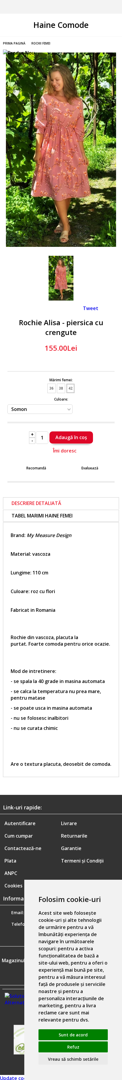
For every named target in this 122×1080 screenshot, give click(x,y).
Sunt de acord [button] (73, 1035)
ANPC (10, 873)
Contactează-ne (22, 848)
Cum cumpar (18, 836)
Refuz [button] (73, 1047)
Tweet (90, 308)
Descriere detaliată (36, 503)
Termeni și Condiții (82, 860)
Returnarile (74, 836)
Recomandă (36, 468)
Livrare (69, 823)
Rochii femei (40, 43)
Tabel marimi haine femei (42, 515)
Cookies (13, 885)
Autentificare (20, 823)
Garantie (71, 848)
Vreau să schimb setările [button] (73, 1059)
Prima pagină (14, 43)
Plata (10, 860)
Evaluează (89, 468)
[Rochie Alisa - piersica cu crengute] (61, 245)
